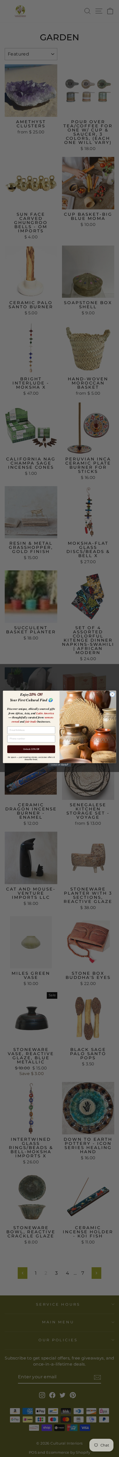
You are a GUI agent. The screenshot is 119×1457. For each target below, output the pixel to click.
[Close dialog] (112, 694)
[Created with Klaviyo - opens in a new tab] (59, 764)
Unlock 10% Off (31, 749)
